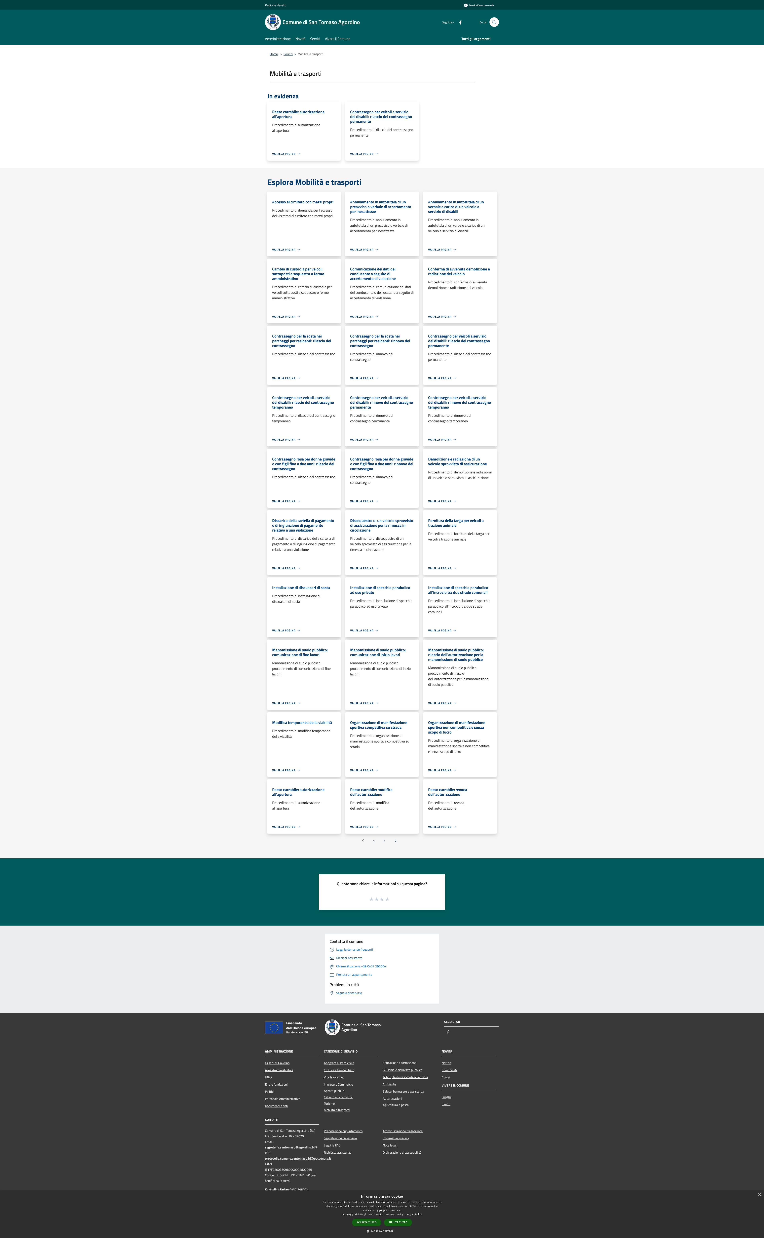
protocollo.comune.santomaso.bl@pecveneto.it (298, 1158)
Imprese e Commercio (338, 1084)
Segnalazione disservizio (340, 1138)
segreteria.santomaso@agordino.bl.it (291, 1147)
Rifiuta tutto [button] (398, 1222)
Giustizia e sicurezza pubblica (402, 1069)
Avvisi (446, 1077)
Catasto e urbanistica (338, 1097)
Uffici (268, 1077)
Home (274, 54)
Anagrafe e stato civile (339, 1062)
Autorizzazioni (392, 1098)
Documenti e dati (276, 1105)
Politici (269, 1091)
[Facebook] (459, 22)
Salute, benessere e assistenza (403, 1091)
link (420, 1214)
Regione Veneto (275, 5)
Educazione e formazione (399, 1062)
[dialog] (382, 1214)
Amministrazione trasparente (403, 1131)
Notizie (446, 1062)
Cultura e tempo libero (339, 1070)
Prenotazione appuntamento (343, 1131)
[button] (381, 1231)
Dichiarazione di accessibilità (402, 1152)
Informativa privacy (396, 1138)
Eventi (446, 1104)
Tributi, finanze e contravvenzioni (405, 1077)
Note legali (390, 1145)
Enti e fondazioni (276, 1084)
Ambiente (389, 1084)
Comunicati (449, 1070)
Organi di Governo (277, 1062)
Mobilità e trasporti (337, 1109)
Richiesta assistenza (337, 1152)
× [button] (759, 1194)
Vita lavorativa (334, 1077)
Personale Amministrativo (282, 1098)
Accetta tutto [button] (367, 1222)
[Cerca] (494, 22)
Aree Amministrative (279, 1070)
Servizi (288, 54)
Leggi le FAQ (332, 1145)
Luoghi (446, 1097)
